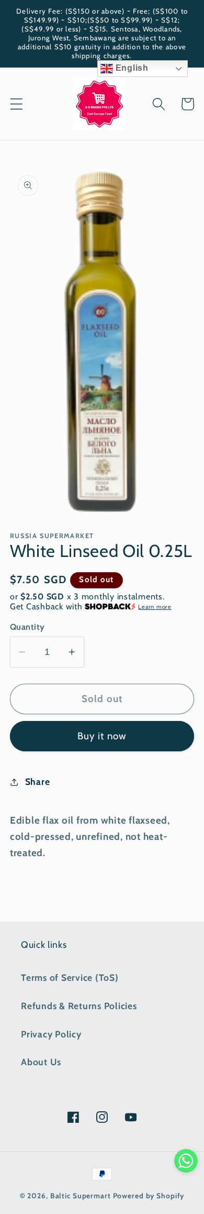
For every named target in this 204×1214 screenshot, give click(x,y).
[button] (16, 104)
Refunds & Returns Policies (79, 1005)
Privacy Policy (51, 1034)
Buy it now (102, 736)
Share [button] (37, 781)
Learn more (155, 606)
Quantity (27, 626)
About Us (41, 1061)
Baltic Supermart (80, 1195)
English (131, 67)
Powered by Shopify (149, 1195)
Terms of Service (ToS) (70, 977)
